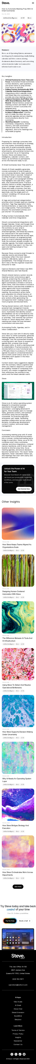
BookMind (18, 1016)
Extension (20, 1012)
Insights (18, 1037)
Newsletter (18, 1041)
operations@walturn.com (18, 985)
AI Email (18, 1005)
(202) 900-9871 (18, 979)
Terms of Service (18, 1030)
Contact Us (18, 1044)
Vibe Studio (18, 1002)
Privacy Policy (18, 1034)
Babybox (18, 1019)
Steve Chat (18, 1009)
